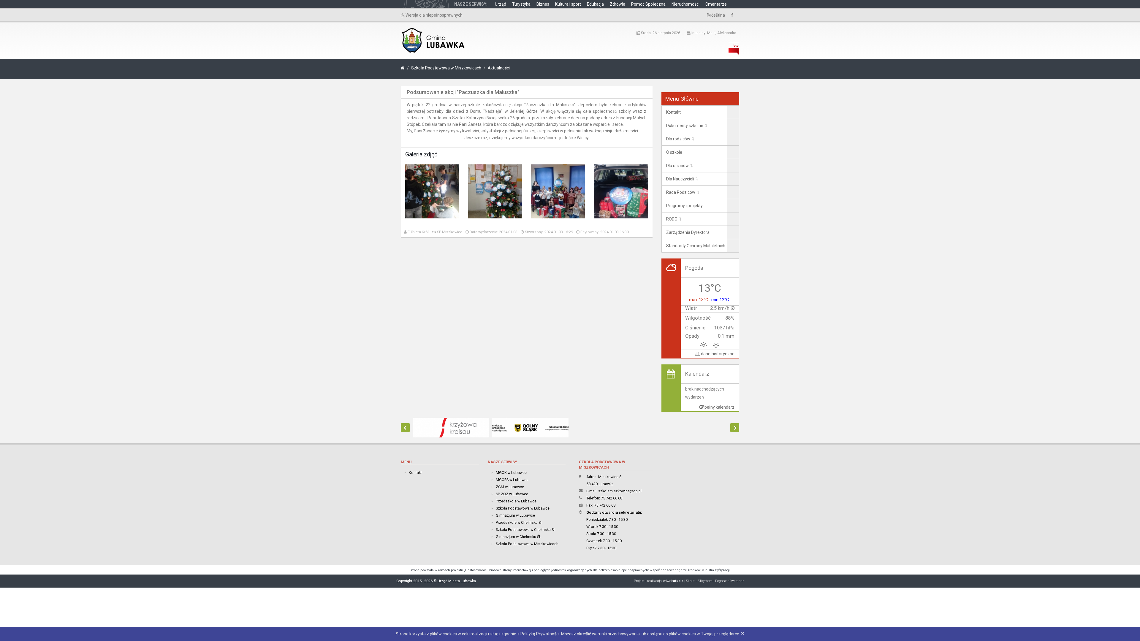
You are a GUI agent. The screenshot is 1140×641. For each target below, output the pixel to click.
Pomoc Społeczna (648, 4)
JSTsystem (704, 581)
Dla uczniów (677, 165)
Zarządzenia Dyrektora (688, 232)
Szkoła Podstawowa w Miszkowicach (446, 68)
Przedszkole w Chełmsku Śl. (519, 522)
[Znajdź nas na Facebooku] (733, 15)
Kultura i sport (568, 4)
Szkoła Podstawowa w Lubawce (523, 508)
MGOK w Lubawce (511, 472)
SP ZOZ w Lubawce (512, 494)
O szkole (674, 152)
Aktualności (499, 68)
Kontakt (673, 112)
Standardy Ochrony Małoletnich (695, 245)
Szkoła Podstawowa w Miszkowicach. (527, 544)
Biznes (542, 4)
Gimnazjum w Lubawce (515, 515)
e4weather (736, 581)
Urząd (500, 4)
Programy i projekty (684, 205)
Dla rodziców (678, 139)
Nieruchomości (685, 4)
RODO (671, 219)
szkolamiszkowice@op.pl (620, 491)
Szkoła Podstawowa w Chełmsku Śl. (525, 529)
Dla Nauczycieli (680, 179)
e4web (673, 581)
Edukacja (595, 4)
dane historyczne (717, 353)
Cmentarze (716, 4)
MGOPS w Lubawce (512, 479)
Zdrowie (617, 4)
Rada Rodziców (680, 192)
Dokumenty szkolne (684, 125)
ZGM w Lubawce (510, 487)
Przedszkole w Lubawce (516, 501)
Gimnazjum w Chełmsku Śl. (518, 536)
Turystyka (521, 4)
